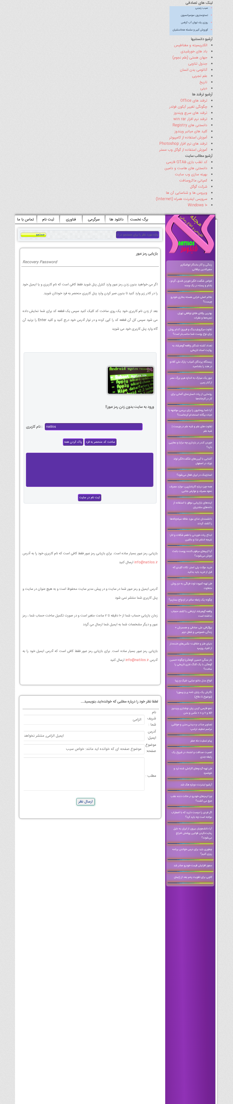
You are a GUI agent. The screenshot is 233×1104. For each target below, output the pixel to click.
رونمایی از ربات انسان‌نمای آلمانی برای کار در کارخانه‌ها (191, 396)
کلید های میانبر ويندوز (191, 131)
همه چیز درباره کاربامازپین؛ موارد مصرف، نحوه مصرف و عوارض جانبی (190, 488)
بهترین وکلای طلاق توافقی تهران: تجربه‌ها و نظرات (194, 315)
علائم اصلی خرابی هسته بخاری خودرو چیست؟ (191, 299)
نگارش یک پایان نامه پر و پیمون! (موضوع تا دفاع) (194, 694)
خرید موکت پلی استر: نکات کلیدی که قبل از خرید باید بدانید (192, 569)
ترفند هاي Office (193, 101)
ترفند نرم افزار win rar (190, 119)
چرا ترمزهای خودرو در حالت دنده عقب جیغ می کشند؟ (191, 798)
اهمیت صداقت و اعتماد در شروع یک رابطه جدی (192, 754)
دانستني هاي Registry (189, 125)
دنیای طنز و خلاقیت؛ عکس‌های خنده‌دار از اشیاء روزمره (191, 646)
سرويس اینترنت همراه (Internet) (181, 199)
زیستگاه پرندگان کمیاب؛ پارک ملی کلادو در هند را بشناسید (191, 364)
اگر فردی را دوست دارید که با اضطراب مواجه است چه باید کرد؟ (191, 814)
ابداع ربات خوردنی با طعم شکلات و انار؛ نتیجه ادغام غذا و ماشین (191, 537)
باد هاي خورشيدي (194, 52)
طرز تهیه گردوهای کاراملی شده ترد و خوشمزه (193, 770)
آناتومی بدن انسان (193, 70)
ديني (203, 88)
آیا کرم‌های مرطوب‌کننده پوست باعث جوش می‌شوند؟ (192, 553)
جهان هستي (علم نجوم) (189, 58)
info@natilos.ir (146, 562)
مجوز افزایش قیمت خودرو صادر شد (193, 865)
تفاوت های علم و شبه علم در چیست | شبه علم (192, 428)
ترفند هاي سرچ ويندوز (190, 113)
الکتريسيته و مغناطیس (190, 45)
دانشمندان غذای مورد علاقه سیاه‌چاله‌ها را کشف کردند (191, 521)
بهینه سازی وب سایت (191, 174)
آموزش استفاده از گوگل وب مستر (183, 150)
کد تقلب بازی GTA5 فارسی (186, 162)
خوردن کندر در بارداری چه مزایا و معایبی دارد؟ (190, 445)
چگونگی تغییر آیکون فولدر (188, 107)
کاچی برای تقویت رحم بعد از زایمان (193, 877)
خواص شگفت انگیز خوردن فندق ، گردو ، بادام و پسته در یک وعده (190, 283)
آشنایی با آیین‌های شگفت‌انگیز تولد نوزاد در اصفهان (192, 461)
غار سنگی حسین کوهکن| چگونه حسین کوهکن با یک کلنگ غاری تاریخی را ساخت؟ (191, 664)
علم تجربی (199, 76)
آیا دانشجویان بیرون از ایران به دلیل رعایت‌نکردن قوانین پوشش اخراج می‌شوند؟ (192, 833)
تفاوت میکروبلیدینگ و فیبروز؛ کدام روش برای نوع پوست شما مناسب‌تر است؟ (190, 331)
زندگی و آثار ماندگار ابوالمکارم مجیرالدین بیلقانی (196, 267)
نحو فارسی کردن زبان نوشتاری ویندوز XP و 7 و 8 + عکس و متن (192, 710)
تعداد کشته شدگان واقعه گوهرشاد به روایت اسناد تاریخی (192, 348)
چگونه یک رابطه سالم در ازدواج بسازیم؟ (190, 600)
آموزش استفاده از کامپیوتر (188, 138)
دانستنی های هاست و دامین (186, 168)
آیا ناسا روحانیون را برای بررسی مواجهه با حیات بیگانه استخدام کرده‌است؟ (190, 412)
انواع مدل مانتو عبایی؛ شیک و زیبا (193, 680)
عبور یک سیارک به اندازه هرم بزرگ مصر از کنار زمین (191, 380)
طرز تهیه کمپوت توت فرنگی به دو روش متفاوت (191, 585)
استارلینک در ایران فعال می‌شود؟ (194, 475)
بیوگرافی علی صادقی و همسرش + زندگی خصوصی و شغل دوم (193, 629)
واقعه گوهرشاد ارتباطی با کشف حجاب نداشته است (191, 613)
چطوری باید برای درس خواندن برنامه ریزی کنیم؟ (192, 851)
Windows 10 (197, 205)
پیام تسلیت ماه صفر (201, 741)
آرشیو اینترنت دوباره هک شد (196, 784)
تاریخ (203, 82)
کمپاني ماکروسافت (193, 181)
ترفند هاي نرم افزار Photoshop (183, 144)
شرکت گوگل (198, 187)
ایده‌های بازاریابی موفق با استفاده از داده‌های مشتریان (192, 505)
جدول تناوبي (197, 64)
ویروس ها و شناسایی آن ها (186, 193)
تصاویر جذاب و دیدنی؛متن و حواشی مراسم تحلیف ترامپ (191, 726)
